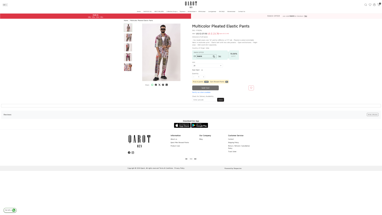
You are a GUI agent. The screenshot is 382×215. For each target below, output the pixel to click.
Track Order (232, 151)
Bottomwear (192, 11)
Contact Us (241, 11)
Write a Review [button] (373, 114)
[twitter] (159, 85)
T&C (305, 16)
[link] (365, 4)
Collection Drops (172, 11)
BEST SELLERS (159, 11)
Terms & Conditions (166, 168)
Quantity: (195, 73)
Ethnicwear (202, 11)
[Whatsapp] (152, 85)
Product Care (175, 146)
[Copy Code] (213, 56)
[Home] (191, 4)
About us (174, 139)
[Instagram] (132, 153)
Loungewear (212, 11)
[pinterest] (163, 85)
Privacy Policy (179, 168)
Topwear (182, 11)
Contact (231, 139)
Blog (201, 139)
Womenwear (231, 11)
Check (220, 100)
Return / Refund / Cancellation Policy (239, 147)
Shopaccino (238, 168)
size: (194, 62)
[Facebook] (129, 153)
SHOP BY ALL (147, 11)
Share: (147, 85)
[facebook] (156, 85)
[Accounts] (374, 4)
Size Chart (196, 70)
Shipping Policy (233, 142)
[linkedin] (166, 85)
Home (139, 11)
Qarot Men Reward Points (180, 142)
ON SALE (222, 11)
